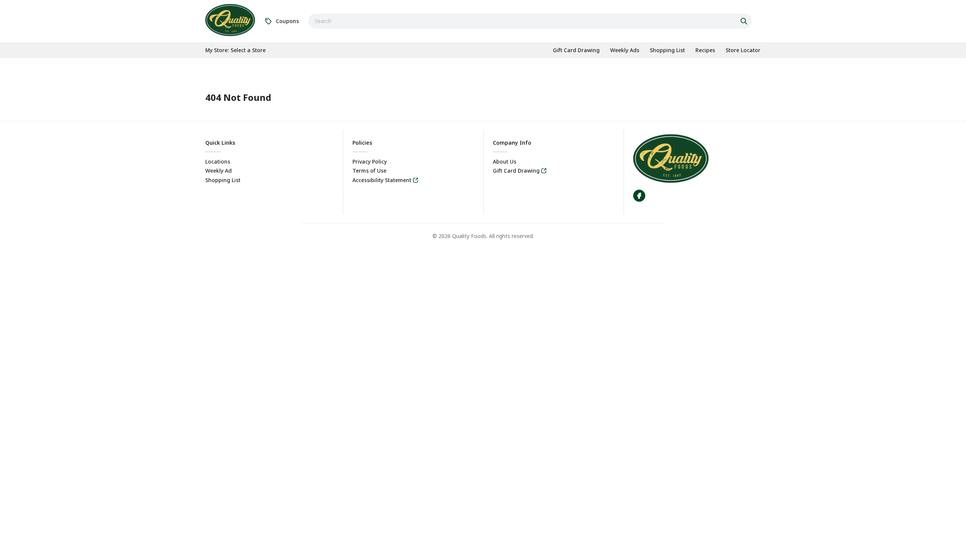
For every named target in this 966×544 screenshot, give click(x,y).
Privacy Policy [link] (369, 161)
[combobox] (530, 21)
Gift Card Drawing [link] (516, 170)
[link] (230, 20)
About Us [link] (504, 161)
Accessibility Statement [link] (381, 180)
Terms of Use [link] (369, 170)
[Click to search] (745, 21)
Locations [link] (217, 161)
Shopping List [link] (222, 180)
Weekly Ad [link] (218, 170)
